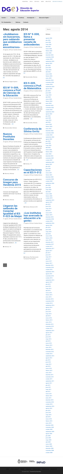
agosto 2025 (49, 63)
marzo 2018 (49, 236)
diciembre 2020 (49, 177)
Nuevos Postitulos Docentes (9, 136)
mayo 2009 (48, 440)
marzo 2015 (49, 292)
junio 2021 (48, 168)
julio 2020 (48, 185)
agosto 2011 (49, 383)
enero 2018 (48, 240)
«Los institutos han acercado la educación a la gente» (33, 216)
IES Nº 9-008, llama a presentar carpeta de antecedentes (32, 39)
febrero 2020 (49, 196)
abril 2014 (48, 316)
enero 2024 (48, 103)
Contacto (25, 22)
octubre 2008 (49, 452)
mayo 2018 (48, 231)
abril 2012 (48, 366)
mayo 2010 (48, 414)
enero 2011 (48, 398)
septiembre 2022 (50, 137)
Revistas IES (54, 469)
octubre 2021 (49, 160)
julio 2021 (48, 166)
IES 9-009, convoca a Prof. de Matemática (33, 86)
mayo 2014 (48, 313)
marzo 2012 (49, 368)
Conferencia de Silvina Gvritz (33, 130)
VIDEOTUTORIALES (58, 1)
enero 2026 (48, 53)
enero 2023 (48, 128)
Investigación (30, 17)
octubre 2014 (49, 303)
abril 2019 (48, 210)
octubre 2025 (49, 59)
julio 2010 (48, 410)
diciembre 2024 (49, 80)
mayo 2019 (48, 208)
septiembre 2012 (50, 356)
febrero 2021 (49, 175)
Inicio (7, 469)
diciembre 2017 (49, 242)
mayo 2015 (48, 288)
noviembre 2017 (50, 244)
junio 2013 (48, 337)
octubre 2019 (49, 198)
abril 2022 (48, 147)
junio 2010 (48, 412)
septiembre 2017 (50, 248)
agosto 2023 (49, 114)
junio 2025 (48, 67)
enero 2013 (48, 347)
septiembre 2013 (50, 330)
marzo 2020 (49, 194)
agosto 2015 (49, 282)
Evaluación (28, 469)
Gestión (4, 17)
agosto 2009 (49, 433)
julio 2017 (48, 252)
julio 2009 (48, 435)
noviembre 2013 (50, 326)
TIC (31, 164)
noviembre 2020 (50, 179)
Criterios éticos (37, 469)
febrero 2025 (49, 76)
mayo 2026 (48, 44)
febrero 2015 (49, 294)
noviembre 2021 (50, 158)
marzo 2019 (49, 212)
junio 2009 (48, 438)
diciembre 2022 (49, 130)
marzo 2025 (49, 74)
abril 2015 (48, 290)
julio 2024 (48, 90)
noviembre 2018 (50, 219)
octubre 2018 (49, 221)
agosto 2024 (49, 88)
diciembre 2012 (49, 349)
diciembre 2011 (49, 374)
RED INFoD (36, 1)
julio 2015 (48, 284)
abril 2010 (48, 416)
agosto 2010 (49, 408)
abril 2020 (48, 191)
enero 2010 (48, 423)
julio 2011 (48, 385)
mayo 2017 (48, 257)
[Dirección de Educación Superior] (21, 9)
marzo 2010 (49, 419)
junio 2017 (48, 255)
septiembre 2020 (50, 183)
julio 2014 (48, 309)
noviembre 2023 (50, 107)
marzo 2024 (49, 99)
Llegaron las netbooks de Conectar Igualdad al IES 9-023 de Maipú (12, 211)
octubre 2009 (49, 429)
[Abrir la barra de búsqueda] (60, 22)
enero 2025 (48, 78)
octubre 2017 (49, 246)
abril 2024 (48, 97)
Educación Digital (44, 17)
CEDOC (31, 1)
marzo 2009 (49, 444)
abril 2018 (48, 234)
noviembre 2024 (50, 82)
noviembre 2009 (50, 427)
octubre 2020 (49, 181)
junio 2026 (48, 42)
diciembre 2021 (49, 156)
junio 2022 (48, 143)
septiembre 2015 (50, 280)
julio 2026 (48, 40)
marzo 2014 (49, 318)
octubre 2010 (49, 404)
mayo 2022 (48, 145)
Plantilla (22, 469)
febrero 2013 (49, 345)
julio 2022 (48, 141)
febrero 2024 (49, 101)
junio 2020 (48, 187)
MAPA (42, 1)
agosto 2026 (49, 38)
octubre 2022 (49, 135)
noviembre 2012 (50, 351)
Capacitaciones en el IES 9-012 (33, 171)
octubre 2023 (49, 109)
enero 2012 (48, 372)
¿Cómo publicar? (14, 469)
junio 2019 (48, 206)
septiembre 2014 (50, 305)
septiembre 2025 (50, 61)
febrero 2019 (49, 215)
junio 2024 (48, 93)
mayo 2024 (48, 95)
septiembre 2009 (50, 431)
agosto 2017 (49, 250)
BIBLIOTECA (48, 1)
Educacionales (29, 77)
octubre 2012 (49, 353)
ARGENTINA (25, 1)
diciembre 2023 (49, 105)
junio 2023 (48, 118)
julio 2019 (48, 204)
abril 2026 (48, 46)
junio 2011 (48, 387)
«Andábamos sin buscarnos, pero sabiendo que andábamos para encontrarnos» (12, 41)
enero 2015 (48, 297)
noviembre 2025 (50, 57)
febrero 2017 (49, 263)
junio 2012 (48, 362)
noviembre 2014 (50, 301)
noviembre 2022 (50, 133)
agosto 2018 (49, 225)
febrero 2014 (49, 320)
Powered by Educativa (35, 471)
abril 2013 (48, 341)
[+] (4, 77)
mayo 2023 (48, 120)
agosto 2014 (49, 307)
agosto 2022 (49, 139)
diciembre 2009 (49, 425)
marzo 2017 (49, 261)
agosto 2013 (49, 332)
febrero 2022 (49, 151)
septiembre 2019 (50, 200)
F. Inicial (13, 17)
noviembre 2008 (50, 450)
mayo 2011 (48, 389)
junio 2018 (48, 229)
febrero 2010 (49, 421)
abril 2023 (48, 122)
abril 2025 (48, 72)
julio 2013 (48, 334)
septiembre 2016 (50, 271)
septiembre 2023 (50, 112)
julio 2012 (48, 360)
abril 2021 (48, 170)
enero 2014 (48, 322)
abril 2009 (48, 442)
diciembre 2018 (49, 217)
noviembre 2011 (50, 377)
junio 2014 (48, 311)
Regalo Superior (13, 81)
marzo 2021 (49, 172)
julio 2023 (48, 116)
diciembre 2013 (49, 324)
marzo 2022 (49, 149)
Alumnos (7, 173)
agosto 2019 (49, 202)
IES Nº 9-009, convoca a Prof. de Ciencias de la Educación (12, 91)
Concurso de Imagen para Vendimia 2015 (12, 182)
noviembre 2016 (50, 267)
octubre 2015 (49, 278)
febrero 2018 (49, 238)
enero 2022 (48, 154)
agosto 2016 (49, 273)
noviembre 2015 (50, 276)
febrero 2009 (49, 446)
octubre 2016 (49, 269)
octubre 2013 (49, 328)
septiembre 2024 (50, 86)
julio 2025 (48, 65)
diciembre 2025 (49, 55)
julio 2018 (48, 227)
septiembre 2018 (50, 223)
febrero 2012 (49, 370)
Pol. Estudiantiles (6, 22)
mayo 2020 (48, 189)
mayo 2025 (48, 69)
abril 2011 (48, 391)
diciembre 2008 (49, 448)
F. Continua (21, 17)
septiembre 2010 (50, 406)
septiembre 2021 (50, 162)
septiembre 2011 (50, 381)
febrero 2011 (49, 395)
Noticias (18, 22)
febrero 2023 (49, 126)
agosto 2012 (49, 358)
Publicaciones (45, 469)
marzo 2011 (49, 393)
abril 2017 (48, 259)
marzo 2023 (49, 124)
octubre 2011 (49, 379)
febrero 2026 (49, 50)
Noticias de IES (34, 207)
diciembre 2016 (49, 265)
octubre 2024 (49, 84)
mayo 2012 (48, 364)
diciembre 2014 (49, 299)
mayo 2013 (48, 339)
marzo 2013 (49, 343)
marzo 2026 (49, 48)
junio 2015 (48, 286)
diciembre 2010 (49, 400)
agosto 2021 (49, 164)
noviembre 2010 (50, 402)
